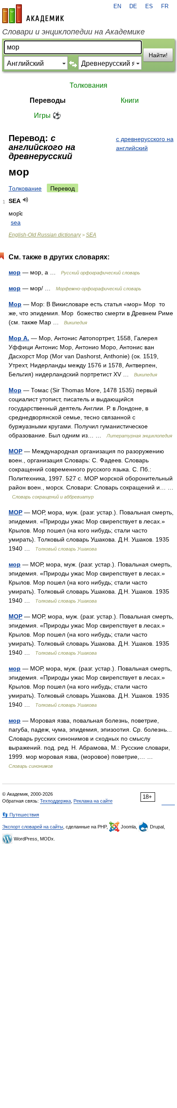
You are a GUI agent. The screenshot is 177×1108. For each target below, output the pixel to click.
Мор (15, 304)
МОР (15, 451)
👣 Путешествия (20, 814)
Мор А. (19, 338)
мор (15, 272)
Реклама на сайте (93, 800)
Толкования (88, 85)
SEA (91, 235)
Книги (130, 100)
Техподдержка (55, 800)
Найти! (158, 55)
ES (149, 6)
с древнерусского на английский (145, 143)
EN (117, 6)
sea (16, 222)
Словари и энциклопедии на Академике (73, 32)
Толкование (25, 188)
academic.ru (33, 13)
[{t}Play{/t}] (25, 200)
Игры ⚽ (47, 115)
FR (164, 6)
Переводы (48, 100)
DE (133, 6)
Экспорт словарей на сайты (32, 826)
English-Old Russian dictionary (45, 235)
